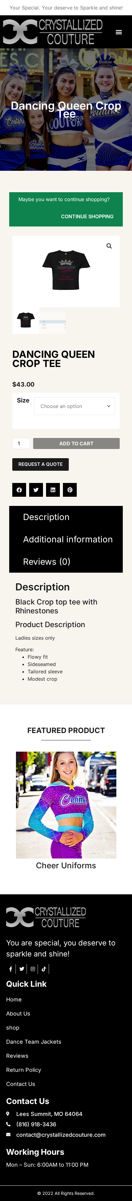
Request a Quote (40, 464)
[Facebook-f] (11, 969)
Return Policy (23, 1070)
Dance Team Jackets (33, 1041)
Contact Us (20, 1084)
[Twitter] (22, 969)
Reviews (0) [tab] (47, 561)
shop (12, 1027)
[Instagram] (33, 969)
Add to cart (76, 443)
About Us (18, 1013)
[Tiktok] (44, 969)
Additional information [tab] (68, 539)
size (23, 400)
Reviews (17, 1056)
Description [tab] (46, 517)
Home (14, 999)
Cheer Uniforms (66, 865)
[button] (119, 32)
